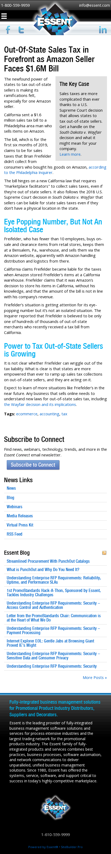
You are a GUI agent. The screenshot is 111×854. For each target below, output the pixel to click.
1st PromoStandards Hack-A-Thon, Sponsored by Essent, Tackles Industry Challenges (54, 592)
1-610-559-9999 (55, 834)
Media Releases (20, 515)
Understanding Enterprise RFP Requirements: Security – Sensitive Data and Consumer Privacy (53, 656)
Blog (10, 497)
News (11, 488)
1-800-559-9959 (15, 5)
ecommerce (26, 413)
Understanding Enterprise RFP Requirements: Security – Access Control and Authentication (53, 605)
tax (64, 413)
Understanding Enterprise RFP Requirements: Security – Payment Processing (53, 630)
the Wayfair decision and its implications (40, 404)
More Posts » (95, 677)
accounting (49, 413)
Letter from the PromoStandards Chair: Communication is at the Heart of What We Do (54, 618)
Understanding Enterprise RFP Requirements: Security (52, 666)
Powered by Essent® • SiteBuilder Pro (55, 847)
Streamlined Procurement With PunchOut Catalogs (48, 561)
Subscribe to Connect (33, 464)
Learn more (70, 154)
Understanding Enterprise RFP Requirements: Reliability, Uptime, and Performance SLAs (54, 580)
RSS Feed (14, 534)
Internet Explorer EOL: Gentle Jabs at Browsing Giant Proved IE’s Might (50, 643)
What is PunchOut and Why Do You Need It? (43, 570)
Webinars (14, 506)
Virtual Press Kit (20, 525)
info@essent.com (94, 5)
